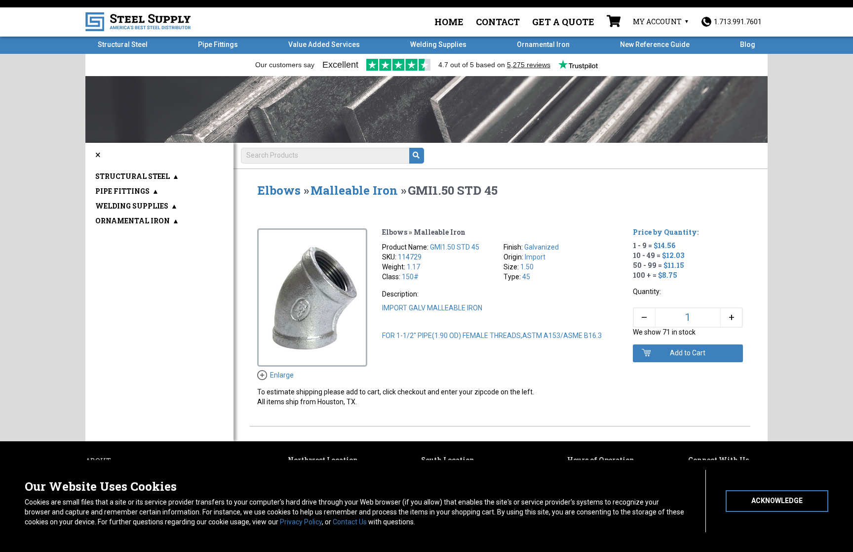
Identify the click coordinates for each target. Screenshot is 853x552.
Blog (747, 44)
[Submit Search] (416, 156)
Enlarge (282, 375)
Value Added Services (324, 44)
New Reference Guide (655, 44)
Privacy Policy (301, 522)
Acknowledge (777, 501)
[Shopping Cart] (613, 22)
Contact (498, 22)
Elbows (279, 190)
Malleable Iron (354, 190)
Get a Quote (563, 22)
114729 (410, 257)
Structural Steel (123, 44)
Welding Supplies (438, 44)
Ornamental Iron (543, 44)
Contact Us (350, 522)
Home (449, 22)
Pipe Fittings (218, 44)
